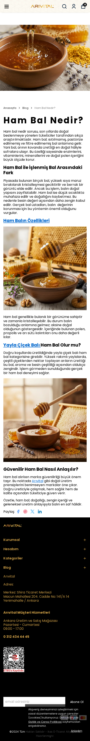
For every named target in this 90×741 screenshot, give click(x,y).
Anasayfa (9, 108)
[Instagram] (15, 717)
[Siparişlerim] (73, 6)
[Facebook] (5, 717)
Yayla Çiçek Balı (22, 345)
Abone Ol (77, 702)
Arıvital (37, 481)
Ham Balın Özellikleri (26, 221)
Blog (25, 108)
